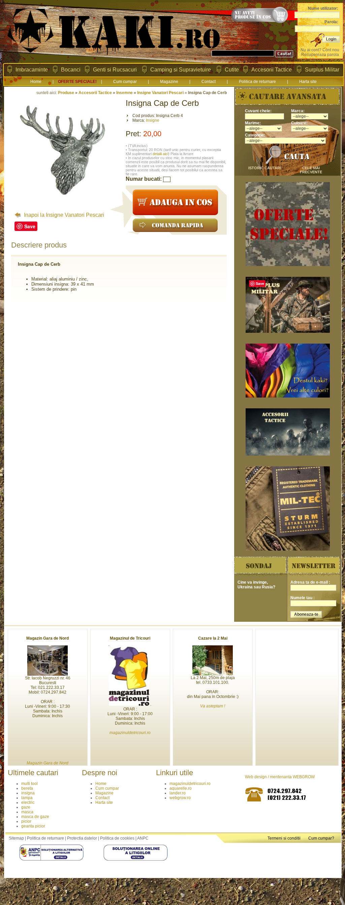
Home (35, 81)
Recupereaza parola (320, 54)
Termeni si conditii (284, 838)
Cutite (232, 69)
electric (27, 802)
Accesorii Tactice (271, 69)
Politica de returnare (257, 81)
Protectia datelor (82, 838)
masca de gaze (35, 816)
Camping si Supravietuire (180, 69)
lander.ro (177, 793)
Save (29, 226)
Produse (66, 92)
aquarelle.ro (180, 788)
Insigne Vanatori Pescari (160, 92)
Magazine (169, 81)
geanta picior (33, 826)
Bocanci (71, 69)
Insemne (124, 92)
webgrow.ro (180, 797)
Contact (208, 81)
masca (27, 812)
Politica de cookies (117, 838)
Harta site (308, 81)
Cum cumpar (125, 81)
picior (26, 821)
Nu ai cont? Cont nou (320, 50)
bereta (27, 788)
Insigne (152, 120)
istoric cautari (264, 168)
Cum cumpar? (321, 838)
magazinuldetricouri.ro (190, 783)
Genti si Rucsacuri (115, 69)
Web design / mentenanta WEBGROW (280, 777)
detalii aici (160, 154)
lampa (27, 797)
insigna (28, 793)
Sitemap (16, 838)
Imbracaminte (31, 69)
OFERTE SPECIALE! (77, 81)
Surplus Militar (322, 69)
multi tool (29, 783)
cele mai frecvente (311, 170)
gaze (25, 807)
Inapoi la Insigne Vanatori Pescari (63, 215)
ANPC (143, 838)
